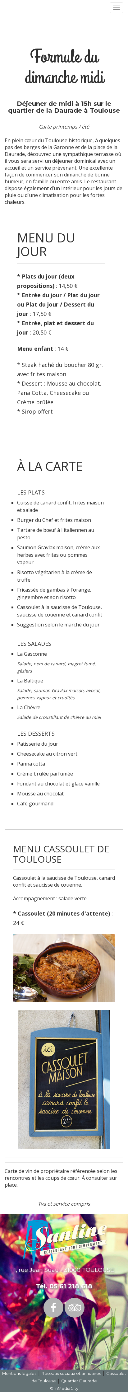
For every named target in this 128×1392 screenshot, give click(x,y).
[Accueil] (64, 1242)
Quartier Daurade (79, 1380)
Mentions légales (19, 1373)
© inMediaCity (64, 1388)
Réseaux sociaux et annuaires (71, 1373)
